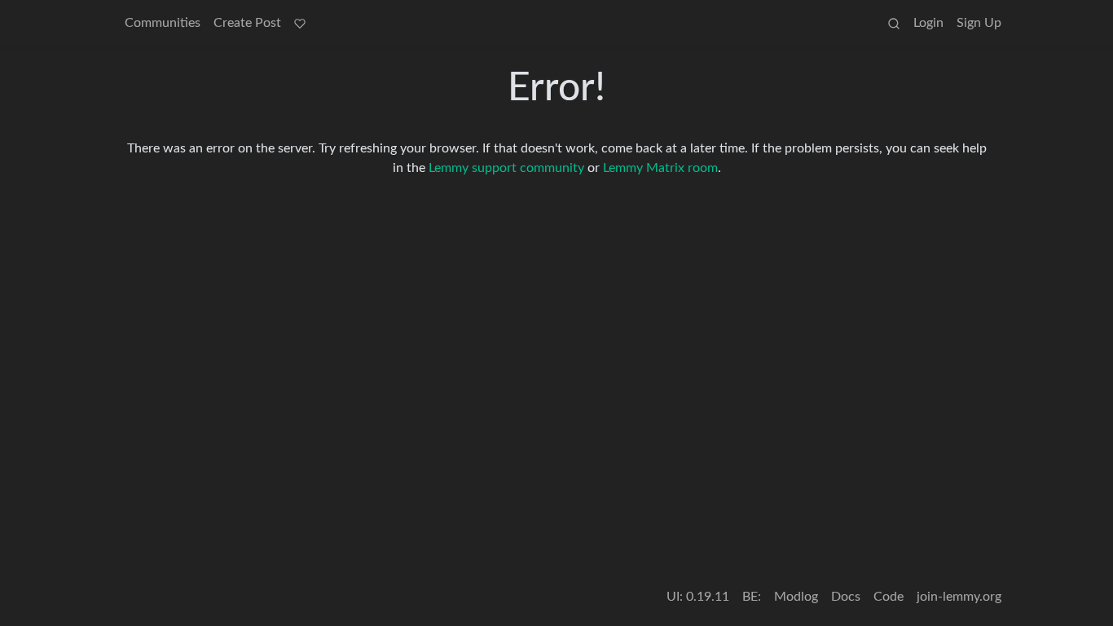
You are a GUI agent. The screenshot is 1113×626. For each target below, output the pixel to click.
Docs (845, 596)
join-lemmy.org (959, 596)
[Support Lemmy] (300, 23)
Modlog (796, 596)
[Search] (894, 23)
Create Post (247, 22)
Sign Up (979, 22)
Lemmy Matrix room (660, 167)
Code (888, 596)
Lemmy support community (506, 167)
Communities (162, 22)
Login (928, 22)
